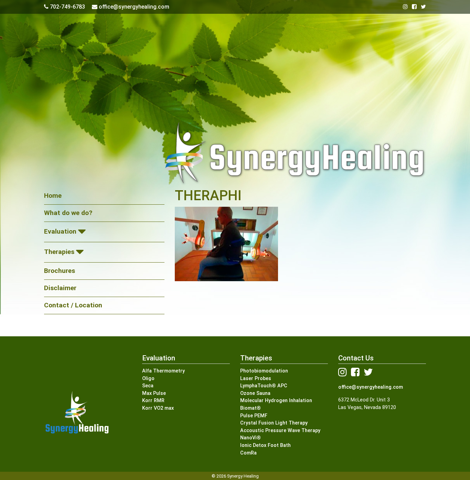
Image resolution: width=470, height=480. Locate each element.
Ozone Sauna (255, 393)
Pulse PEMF (253, 416)
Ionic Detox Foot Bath (265, 445)
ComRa (248, 453)
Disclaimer (60, 288)
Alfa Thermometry (163, 371)
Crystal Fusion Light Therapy (274, 423)
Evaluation (60, 231)
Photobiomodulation (264, 371)
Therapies (59, 252)
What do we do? (68, 213)
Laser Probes (255, 378)
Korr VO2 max (158, 408)
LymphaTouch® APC (263, 386)
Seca (147, 386)
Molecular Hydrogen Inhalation (276, 401)
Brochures (59, 271)
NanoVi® (250, 438)
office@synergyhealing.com (370, 387)
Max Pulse (154, 393)
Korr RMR (153, 401)
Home (53, 196)
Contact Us (356, 358)
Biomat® (250, 408)
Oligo (148, 378)
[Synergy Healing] (235, 153)
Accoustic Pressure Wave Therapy (280, 430)
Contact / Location (73, 305)
